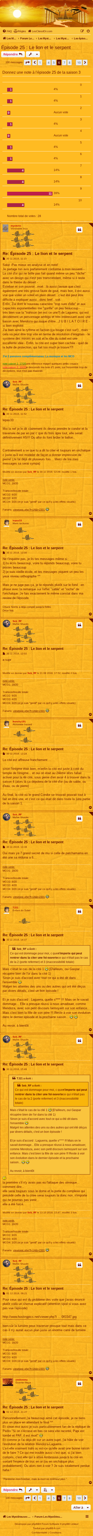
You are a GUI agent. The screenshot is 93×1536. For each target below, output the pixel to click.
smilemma (22, 1379)
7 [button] (64, 62)
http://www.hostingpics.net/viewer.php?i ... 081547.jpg (40, 1317)
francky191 (19, 721)
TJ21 (15, 907)
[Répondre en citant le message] (79, 230)
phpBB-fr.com (53, 1528)
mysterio (16, 225)
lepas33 (17, 520)
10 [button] (79, 62)
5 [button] (54, 62)
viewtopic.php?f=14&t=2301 (29, 509)
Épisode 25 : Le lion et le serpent (36, 47)
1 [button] (40, 62)
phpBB (35, 1524)
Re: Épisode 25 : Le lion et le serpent (37, 253)
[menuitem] (7, 31)
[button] (27, 62)
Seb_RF (17, 381)
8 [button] (69, 62)
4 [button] (48, 62)
